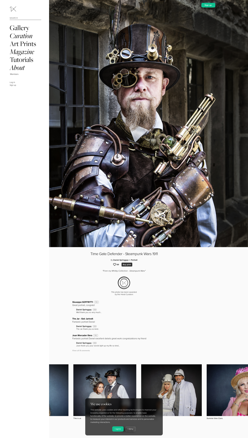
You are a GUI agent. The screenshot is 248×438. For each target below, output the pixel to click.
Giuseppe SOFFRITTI (82, 302)
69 (118, 264)
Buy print (127, 264)
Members (14, 74)
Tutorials (21, 59)
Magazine (22, 51)
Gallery (19, 27)
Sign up (13, 85)
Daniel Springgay (121, 260)
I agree (118, 429)
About (17, 67)
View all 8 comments (81, 350)
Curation (21, 35)
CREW (94, 309)
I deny (130, 429)
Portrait (134, 260)
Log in (12, 82)
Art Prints (23, 43)
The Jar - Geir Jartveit (82, 318)
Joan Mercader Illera (82, 335)
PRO (96, 302)
